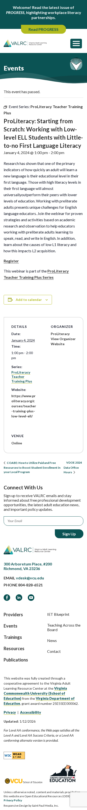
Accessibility (30, 712)
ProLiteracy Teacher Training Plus (21, 376)
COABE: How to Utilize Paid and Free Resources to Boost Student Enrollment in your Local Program (32, 467)
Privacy (10, 712)
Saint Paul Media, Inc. (45, 805)
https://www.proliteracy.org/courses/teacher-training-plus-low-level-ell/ (23, 406)
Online (16, 443)
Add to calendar (29, 300)
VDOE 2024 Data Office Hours (73, 467)
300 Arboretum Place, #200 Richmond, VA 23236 (28, 566)
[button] (76, 43)
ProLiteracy (60, 334)
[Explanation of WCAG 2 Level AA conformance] (14, 755)
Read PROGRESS (43, 29)
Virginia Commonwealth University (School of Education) (35, 693)
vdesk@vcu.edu (30, 578)
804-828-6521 (30, 585)
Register (11, 261)
